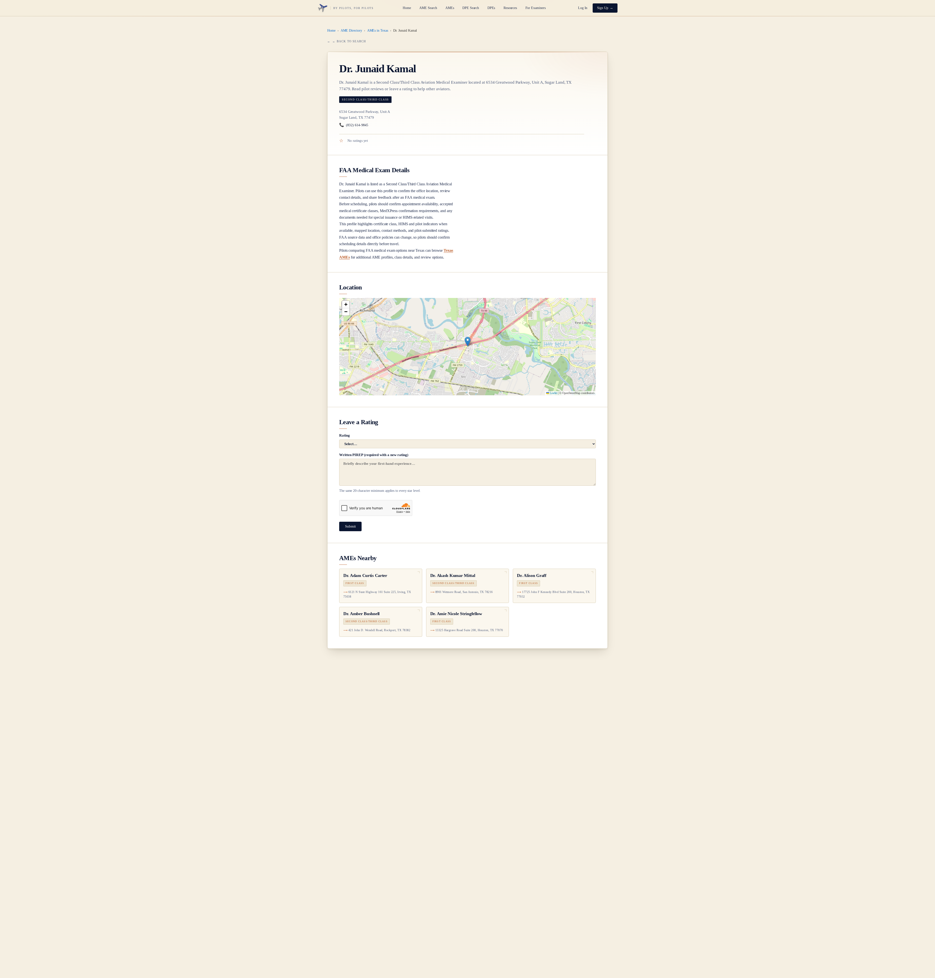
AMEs (449, 8)
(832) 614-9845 (353, 125)
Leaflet (553, 393)
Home (407, 8)
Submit (350, 526)
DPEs (491, 8)
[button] (468, 342)
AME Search (428, 8)
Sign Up (602, 8)
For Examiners (535, 8)
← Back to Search (349, 41)
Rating (344, 435)
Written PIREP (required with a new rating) (380, 473)
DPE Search (470, 8)
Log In (583, 8)
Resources (510, 8)
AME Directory (351, 30)
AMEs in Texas (377, 30)
